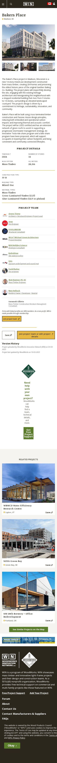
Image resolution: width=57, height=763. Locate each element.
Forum (6, 698)
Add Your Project (39, 693)
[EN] (50, 3)
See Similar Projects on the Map (28, 629)
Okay (11, 745)
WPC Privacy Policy (16, 737)
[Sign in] (54, 3)
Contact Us (9, 708)
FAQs (5, 718)
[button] (53, 42)
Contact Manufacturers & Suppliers (24, 713)
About (6, 703)
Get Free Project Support (28, 433)
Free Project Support (13, 693)
